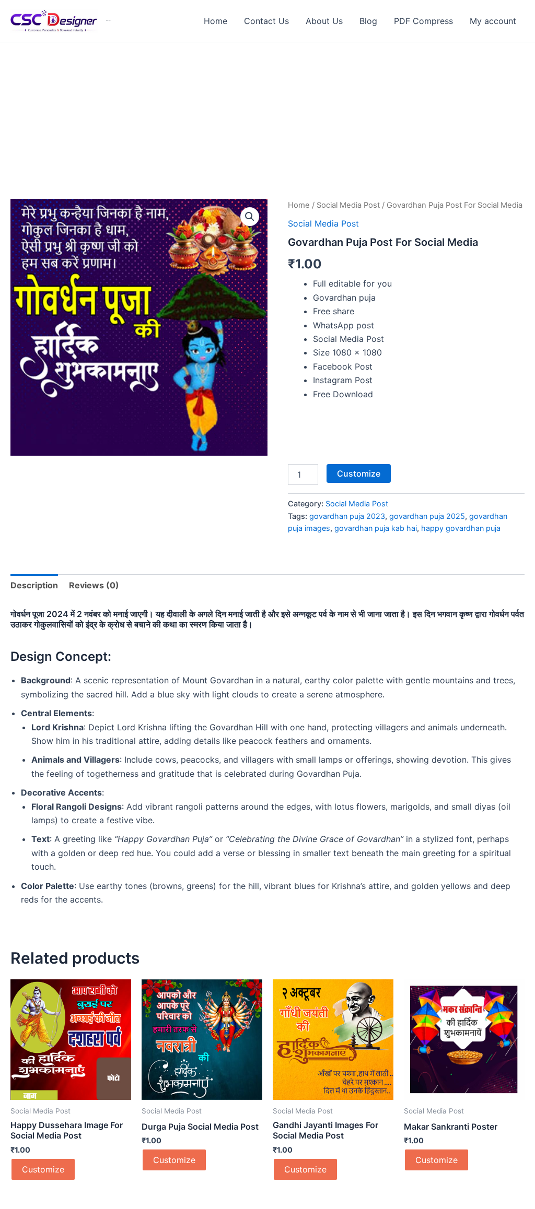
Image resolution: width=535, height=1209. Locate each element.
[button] (249, 216)
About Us (324, 21)
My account (493, 21)
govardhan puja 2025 (427, 516)
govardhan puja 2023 (347, 516)
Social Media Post (348, 205)
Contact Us (266, 21)
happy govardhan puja (461, 528)
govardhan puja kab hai (375, 528)
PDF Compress (423, 21)
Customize (358, 473)
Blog (368, 21)
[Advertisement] (267, 121)
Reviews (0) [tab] (94, 585)
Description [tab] (34, 585)
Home (215, 21)
